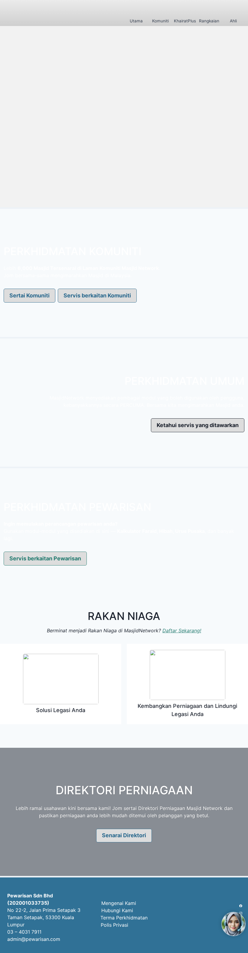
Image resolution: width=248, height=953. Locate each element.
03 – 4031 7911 (24, 932)
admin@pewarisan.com (33, 939)
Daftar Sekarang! (181, 630)
